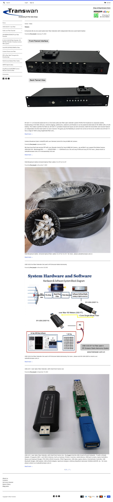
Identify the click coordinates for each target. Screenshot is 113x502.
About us (5, 478)
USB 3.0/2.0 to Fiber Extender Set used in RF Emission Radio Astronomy (46, 264)
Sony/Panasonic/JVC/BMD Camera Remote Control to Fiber (11, 69)
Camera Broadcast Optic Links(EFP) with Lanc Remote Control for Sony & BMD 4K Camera (51, 141)
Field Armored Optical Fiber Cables (11, 61)
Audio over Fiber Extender (12, 30)
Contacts (5, 480)
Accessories (6, 74)
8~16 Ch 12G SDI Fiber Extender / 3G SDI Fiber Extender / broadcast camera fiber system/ (12, 41)
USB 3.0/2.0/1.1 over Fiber (12, 26)
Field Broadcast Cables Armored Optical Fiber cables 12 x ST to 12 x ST (45, 162)
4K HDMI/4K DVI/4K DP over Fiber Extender (11, 35)
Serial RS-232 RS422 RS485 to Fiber (11, 47)
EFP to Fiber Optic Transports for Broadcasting (11, 56)
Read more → (29, 134)
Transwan (13, 496)
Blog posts (6, 486)
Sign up (32, 2)
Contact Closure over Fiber (9, 51)
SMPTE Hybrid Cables (8, 64)
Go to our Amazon (8, 482)
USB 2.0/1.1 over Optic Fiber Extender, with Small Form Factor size (44, 369)
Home (4, 23)
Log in (26, 2)
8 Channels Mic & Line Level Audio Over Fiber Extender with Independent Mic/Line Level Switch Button (55, 31)
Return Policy (6, 484)
